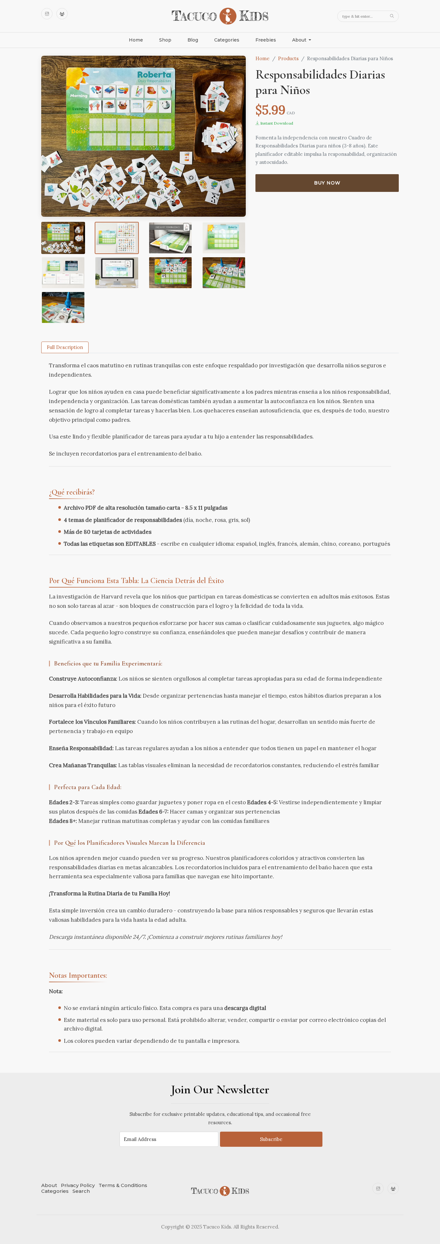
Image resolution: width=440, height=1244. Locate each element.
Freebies (265, 40)
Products (288, 58)
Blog (192, 40)
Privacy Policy (78, 1185)
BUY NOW (327, 183)
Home (136, 40)
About (49, 1185)
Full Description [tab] (65, 347)
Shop (165, 40)
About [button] (300, 40)
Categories (226, 40)
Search (81, 1191)
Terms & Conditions (123, 1185)
